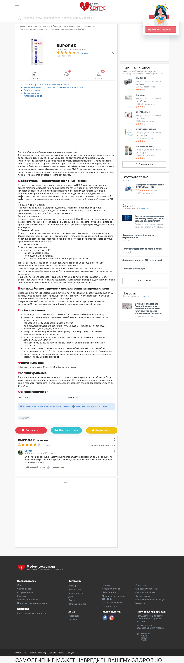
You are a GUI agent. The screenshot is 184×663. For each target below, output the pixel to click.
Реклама (21, 596)
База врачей (74, 589)
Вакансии (140, 603)
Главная (21, 26)
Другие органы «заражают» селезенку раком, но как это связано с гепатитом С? (150, 218)
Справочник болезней (146, 589)
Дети (70, 597)
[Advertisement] (66, 125)
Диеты (71, 600)
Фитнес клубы (142, 596)
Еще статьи (144, 280)
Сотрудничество (25, 592)
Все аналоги (145, 164)
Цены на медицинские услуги (150, 600)
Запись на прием (77, 604)
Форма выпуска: (31, 93)
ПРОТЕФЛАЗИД (144, 147)
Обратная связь (25, 589)
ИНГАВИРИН (143, 112)
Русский (72, 619)
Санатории (141, 585)
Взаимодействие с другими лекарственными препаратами (53, 87)
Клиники (106, 585)
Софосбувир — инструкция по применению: (46, 85)
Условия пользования (28, 600)
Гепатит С (24, 418)
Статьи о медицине (145, 592)
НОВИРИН (141, 78)
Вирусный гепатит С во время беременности (138, 236)
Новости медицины (112, 602)
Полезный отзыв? (38, 467)
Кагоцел (140, 95)
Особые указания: (32, 90)
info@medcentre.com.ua (38, 613)
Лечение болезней (111, 589)
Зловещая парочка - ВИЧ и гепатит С (142, 260)
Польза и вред (109, 606)
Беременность (75, 593)
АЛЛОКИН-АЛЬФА (146, 129)
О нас (20, 585)
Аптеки (72, 586)
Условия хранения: (32, 96)
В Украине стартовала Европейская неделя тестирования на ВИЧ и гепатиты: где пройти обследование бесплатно (148, 308)
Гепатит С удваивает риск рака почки (142, 249)
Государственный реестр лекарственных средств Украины (150, 619)
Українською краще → (161, 29)
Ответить (59, 467)
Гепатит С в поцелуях (133, 269)
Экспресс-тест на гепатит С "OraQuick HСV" (150, 186)
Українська (73, 616)
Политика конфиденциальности (33, 603)
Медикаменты (109, 592)
